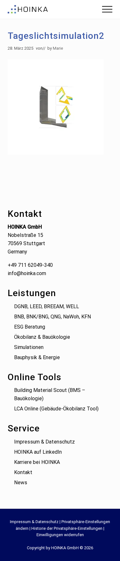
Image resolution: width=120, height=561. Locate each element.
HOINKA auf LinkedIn (38, 452)
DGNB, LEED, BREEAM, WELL (46, 306)
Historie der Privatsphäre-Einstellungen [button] (66, 528)
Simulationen (29, 347)
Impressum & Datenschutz (44, 442)
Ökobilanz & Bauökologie (42, 337)
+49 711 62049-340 (30, 265)
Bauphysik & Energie (37, 357)
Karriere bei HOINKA (37, 462)
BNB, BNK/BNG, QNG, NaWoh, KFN (52, 317)
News (20, 482)
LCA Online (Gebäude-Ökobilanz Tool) (56, 409)
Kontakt (23, 472)
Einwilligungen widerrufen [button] (60, 534)
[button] (107, 9)
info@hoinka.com (27, 273)
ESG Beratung (29, 327)
